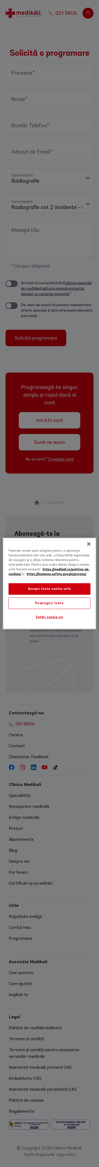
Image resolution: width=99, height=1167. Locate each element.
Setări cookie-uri (49, 617)
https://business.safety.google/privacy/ (56, 574)
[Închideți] (89, 544)
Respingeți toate (49, 603)
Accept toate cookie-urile (49, 589)
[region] (49, 583)
